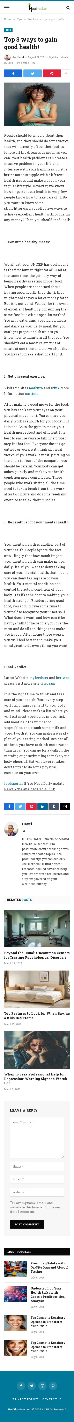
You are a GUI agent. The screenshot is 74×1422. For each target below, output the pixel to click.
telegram (47, 683)
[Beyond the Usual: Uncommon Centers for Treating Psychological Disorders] (37, 928)
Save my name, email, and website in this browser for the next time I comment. (36, 1207)
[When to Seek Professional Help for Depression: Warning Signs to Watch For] (37, 1050)
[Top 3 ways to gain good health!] (37, 104)
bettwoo (62, 677)
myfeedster (38, 677)
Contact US (52, 1399)
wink (55, 388)
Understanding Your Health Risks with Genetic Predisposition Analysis (48, 1294)
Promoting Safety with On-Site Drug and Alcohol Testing (49, 1267)
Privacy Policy (25, 1399)
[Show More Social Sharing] (66, 73)
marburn (36, 388)
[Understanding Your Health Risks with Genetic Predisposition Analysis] (15, 1294)
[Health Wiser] (37, 7)
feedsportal (13, 783)
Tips (8, 30)
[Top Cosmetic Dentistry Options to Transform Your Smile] (15, 1323)
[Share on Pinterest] (52, 73)
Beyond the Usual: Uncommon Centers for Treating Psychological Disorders (37, 955)
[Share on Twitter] (32, 73)
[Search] (68, 7)
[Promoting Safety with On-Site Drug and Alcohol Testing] (15, 1269)
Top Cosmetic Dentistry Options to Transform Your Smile (48, 1322)
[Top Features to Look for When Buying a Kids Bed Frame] (37, 989)
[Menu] (6, 7)
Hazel (20, 57)
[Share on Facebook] (13, 73)
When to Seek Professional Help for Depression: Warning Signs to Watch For (35, 1078)
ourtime (31, 393)
